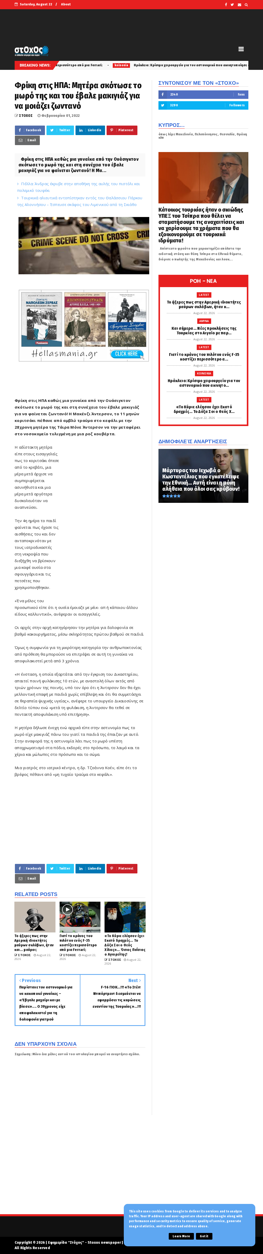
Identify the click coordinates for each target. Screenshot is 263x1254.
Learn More (181, 1236)
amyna (204, 321)
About (66, 4)
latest (204, 295)
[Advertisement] (102, 522)
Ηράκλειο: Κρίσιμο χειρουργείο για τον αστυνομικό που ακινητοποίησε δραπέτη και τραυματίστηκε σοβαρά (173, 65)
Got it (204, 1236)
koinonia (75, 65)
